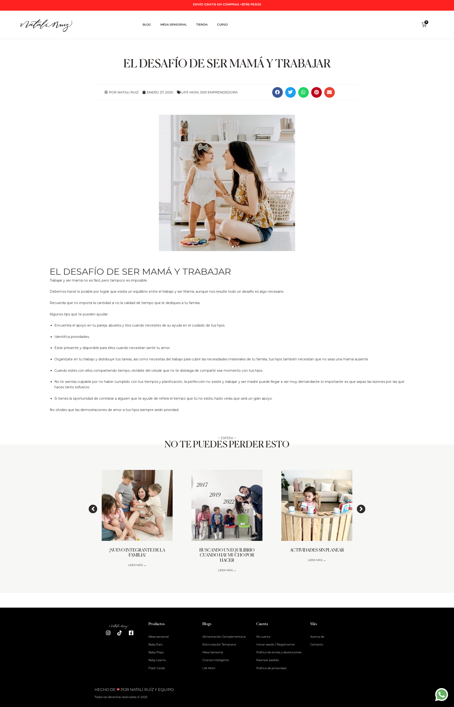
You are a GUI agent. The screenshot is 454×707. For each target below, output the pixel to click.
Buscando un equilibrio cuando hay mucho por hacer (227, 555)
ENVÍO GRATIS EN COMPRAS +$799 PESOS (227, 4)
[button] (277, 92)
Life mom (189, 92)
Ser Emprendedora (219, 92)
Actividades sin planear (317, 550)
